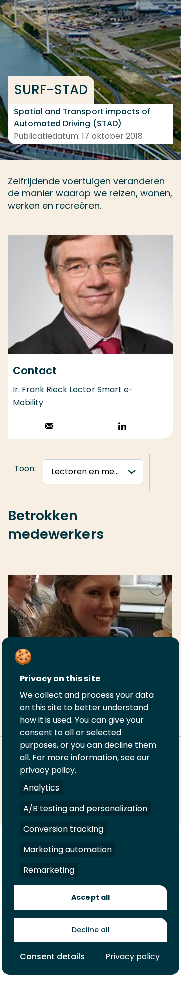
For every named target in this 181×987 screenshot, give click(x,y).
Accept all (90, 897)
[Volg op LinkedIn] (122, 427)
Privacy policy (132, 956)
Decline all (91, 930)
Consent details (52, 956)
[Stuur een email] (49, 427)
